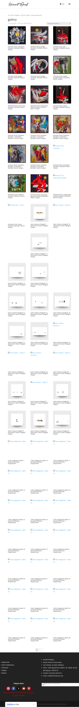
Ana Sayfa (11, 15)
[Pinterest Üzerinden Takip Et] (29, 688)
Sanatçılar (4, 668)
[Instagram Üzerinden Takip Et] (8, 688)
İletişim (3, 673)
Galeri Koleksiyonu (7, 665)
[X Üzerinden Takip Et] (18, 688)
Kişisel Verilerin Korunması (52, 662)
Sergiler (4, 670)
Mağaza (17, 15)
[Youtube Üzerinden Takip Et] (24, 688)
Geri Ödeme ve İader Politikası (53, 665)
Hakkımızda (5, 662)
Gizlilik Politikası (48, 660)
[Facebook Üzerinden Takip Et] (13, 688)
